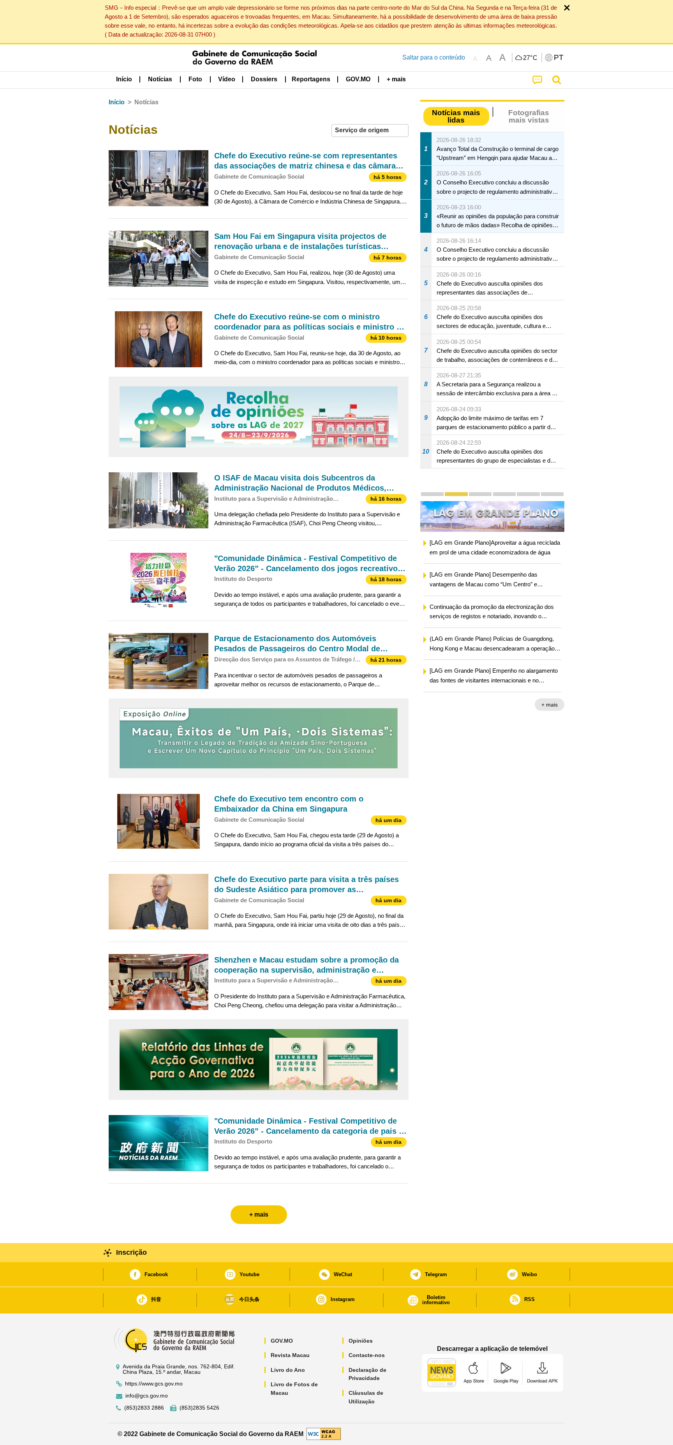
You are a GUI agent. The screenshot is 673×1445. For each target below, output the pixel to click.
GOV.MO (282, 1341)
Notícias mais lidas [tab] (456, 116)
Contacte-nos (367, 1355)
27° (530, 58)
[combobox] (370, 131)
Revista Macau (290, 1355)
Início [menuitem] (124, 79)
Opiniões (361, 1341)
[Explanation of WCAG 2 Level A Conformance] (324, 1433)
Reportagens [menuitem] (311, 79)
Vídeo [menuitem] (226, 79)
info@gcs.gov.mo (146, 1396)
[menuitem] (160, 79)
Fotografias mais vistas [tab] (528, 116)
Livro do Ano (288, 1370)
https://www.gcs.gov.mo (154, 1384)
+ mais (559, 705)
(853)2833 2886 (144, 1408)
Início (117, 102)
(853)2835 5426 (199, 1408)
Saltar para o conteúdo (433, 57)
